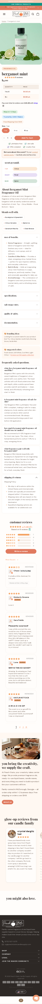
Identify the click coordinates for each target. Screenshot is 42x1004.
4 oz (15, 130)
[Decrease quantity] (4, 138)
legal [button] (5, 958)
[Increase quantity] (11, 138)
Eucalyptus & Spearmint (14, 217)
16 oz (26, 130)
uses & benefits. (11, 237)
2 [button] (19, 727)
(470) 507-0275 (11, 941)
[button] (6, 14)
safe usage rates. (11, 304)
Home (4, 21)
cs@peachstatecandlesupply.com (18, 944)
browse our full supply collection (22, 355)
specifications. (10, 295)
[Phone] (24, 971)
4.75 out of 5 (27, 526)
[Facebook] (17, 971)
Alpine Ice (26, 223)
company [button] (6, 954)
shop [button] (4, 951)
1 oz (5, 130)
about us (8, 802)
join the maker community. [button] (15, 961)
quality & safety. (11, 313)
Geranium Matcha (11, 229)
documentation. (11, 322)
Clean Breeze (29, 229)
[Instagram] (20, 971)
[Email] (22, 971)
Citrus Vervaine (10, 223)
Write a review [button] (21, 551)
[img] (14, 567)
